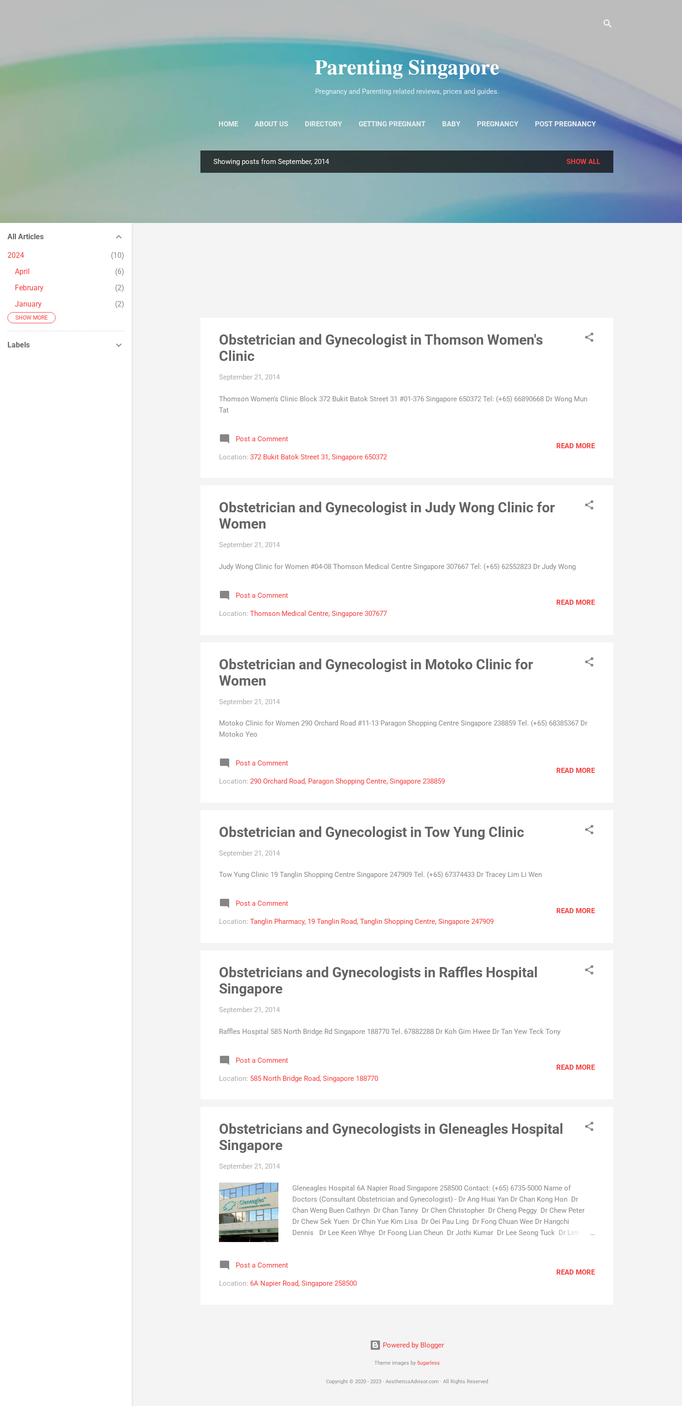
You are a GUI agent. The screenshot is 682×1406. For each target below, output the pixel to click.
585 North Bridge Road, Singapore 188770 (314, 1078)
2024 (15, 255)
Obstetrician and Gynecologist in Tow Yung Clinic (371, 832)
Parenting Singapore (407, 66)
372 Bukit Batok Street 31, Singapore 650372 (318, 457)
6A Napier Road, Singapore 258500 (303, 1283)
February (29, 287)
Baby (451, 124)
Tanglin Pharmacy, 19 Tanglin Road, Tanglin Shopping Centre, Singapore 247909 (372, 921)
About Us (271, 124)
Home (228, 124)
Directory (323, 124)
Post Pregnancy (565, 124)
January (28, 304)
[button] (589, 339)
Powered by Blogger (412, 1345)
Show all (583, 161)
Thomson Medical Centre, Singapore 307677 (318, 613)
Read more (575, 446)
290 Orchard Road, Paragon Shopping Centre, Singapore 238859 (347, 781)
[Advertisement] (406, 245)
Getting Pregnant (392, 124)
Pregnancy (497, 124)
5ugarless (428, 1363)
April (22, 271)
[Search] (607, 25)
